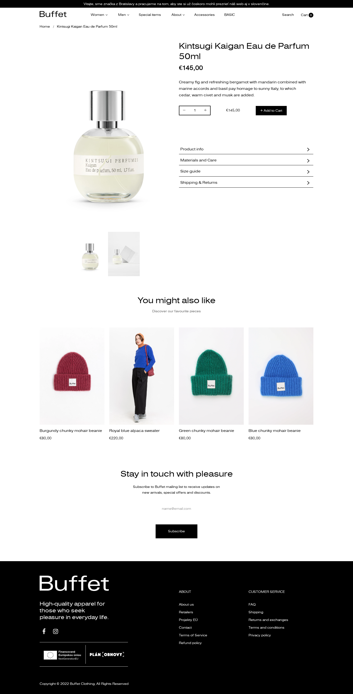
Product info (191, 149)
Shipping (256, 612)
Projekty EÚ (188, 620)
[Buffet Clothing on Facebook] (44, 632)
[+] (205, 111)
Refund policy (190, 643)
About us (186, 604)
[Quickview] (103, 416)
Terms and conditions (266, 628)
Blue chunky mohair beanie (275, 431)
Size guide (190, 171)
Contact (185, 628)
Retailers (186, 612)
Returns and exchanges (268, 620)
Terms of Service (193, 635)
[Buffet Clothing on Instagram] (55, 632)
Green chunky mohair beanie (206, 431)
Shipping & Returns (198, 182)
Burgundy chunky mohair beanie (71, 431)
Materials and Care (198, 160)
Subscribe (176, 531)
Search (288, 15)
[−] (184, 111)
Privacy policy (260, 635)
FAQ (252, 604)
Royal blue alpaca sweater (134, 431)
